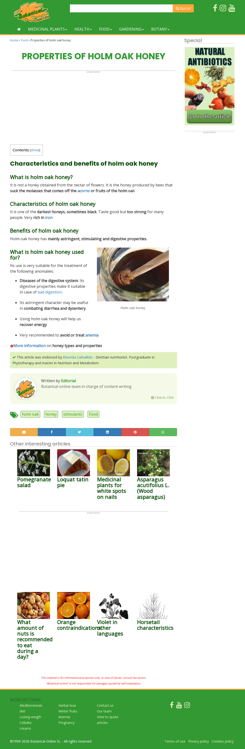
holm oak (30, 414)
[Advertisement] (93, 106)
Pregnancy (66, 722)
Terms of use (175, 741)
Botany (159, 29)
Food (104, 29)
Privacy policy (198, 741)
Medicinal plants (46, 29)
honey (51, 414)
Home (14, 40)
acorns (84, 190)
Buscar (185, 8)
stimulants (72, 414)
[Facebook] (172, 706)
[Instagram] (187, 706)
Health (81, 29)
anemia (92, 335)
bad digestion (50, 292)
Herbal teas (67, 705)
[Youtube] (179, 706)
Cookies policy (223, 741)
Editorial (68, 380)
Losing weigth (30, 717)
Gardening (130, 29)
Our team (104, 711)
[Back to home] (19, 29)
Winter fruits (67, 711)
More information (29, 345)
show (35, 150)
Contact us (105, 705)
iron (49, 217)
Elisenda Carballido (78, 357)
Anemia (64, 717)
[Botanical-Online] (38, 12)
